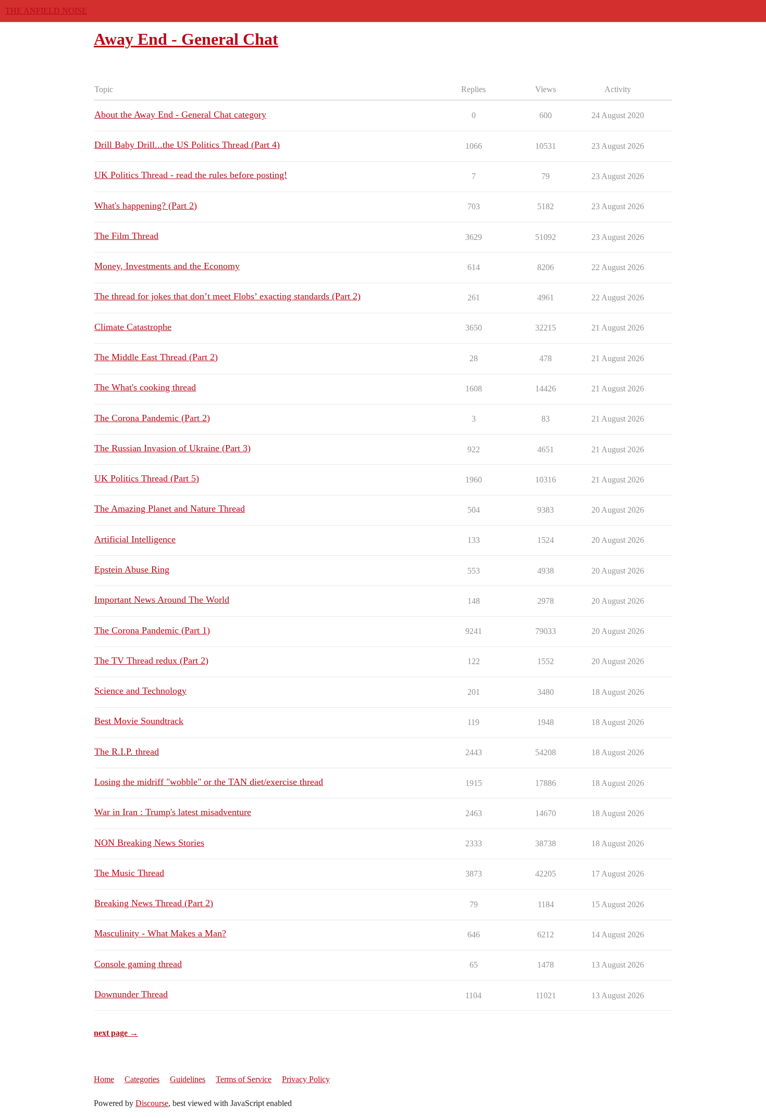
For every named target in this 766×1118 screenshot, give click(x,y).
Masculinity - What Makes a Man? (160, 933)
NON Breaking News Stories (149, 842)
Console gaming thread (138, 964)
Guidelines (187, 1079)
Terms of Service (243, 1079)
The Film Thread (126, 236)
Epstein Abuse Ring (131, 569)
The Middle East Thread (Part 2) (156, 357)
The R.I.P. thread (126, 751)
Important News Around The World (161, 599)
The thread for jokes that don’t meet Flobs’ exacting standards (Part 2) (227, 296)
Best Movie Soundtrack (138, 721)
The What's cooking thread (145, 387)
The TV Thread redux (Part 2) (151, 660)
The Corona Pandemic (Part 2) (152, 418)
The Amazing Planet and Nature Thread (169, 508)
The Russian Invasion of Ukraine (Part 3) (172, 448)
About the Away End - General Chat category (180, 114)
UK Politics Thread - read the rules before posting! (190, 175)
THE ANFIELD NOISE (46, 10)
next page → (116, 1032)
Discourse (151, 1103)
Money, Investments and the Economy (167, 266)
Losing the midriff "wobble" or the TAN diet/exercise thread (208, 782)
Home (104, 1079)
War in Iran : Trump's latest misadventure (172, 812)
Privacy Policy (306, 1079)
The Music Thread (129, 873)
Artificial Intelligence (135, 539)
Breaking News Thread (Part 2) (153, 903)
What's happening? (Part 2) (145, 205)
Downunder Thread (131, 994)
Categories (142, 1079)
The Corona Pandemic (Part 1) (152, 630)
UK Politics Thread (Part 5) (146, 478)
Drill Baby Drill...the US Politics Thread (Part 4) (187, 144)
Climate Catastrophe (132, 327)
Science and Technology (140, 690)
